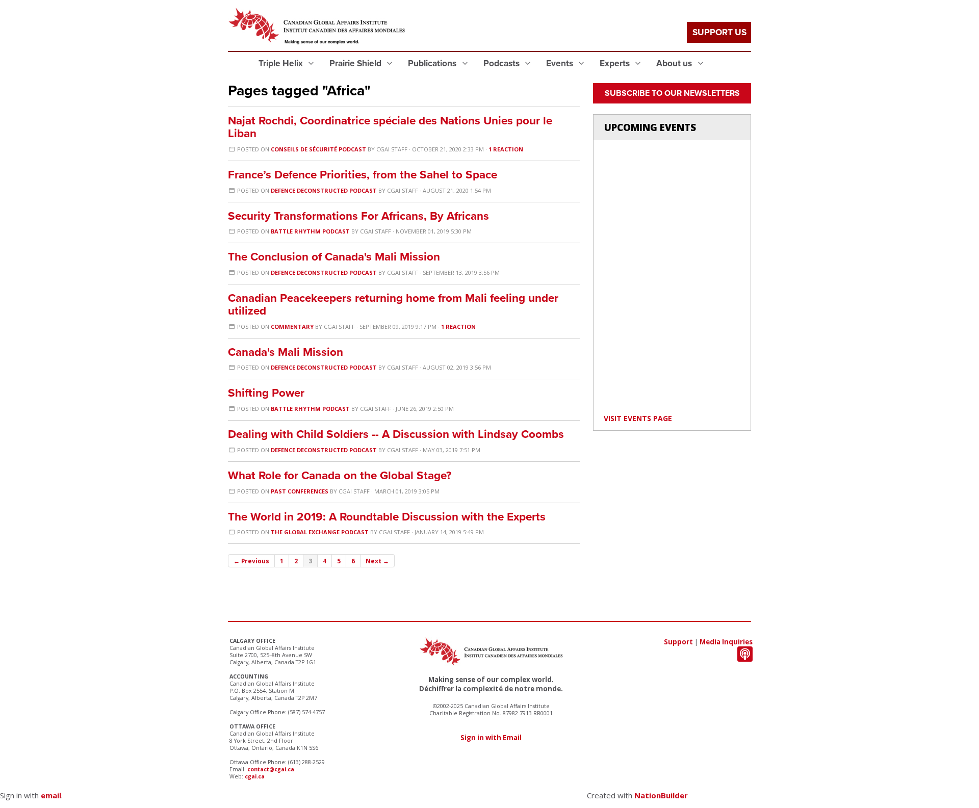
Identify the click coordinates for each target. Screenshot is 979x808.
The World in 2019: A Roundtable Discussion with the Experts (387, 517)
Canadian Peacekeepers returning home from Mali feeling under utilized (393, 304)
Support (678, 641)
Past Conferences (299, 491)
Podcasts (502, 63)
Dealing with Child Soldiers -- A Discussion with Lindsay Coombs (396, 434)
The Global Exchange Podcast (320, 532)
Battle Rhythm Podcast (310, 231)
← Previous (251, 561)
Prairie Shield (356, 63)
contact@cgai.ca (270, 769)
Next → (377, 561)
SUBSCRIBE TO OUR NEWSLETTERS (672, 93)
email (51, 795)
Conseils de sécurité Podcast (318, 149)
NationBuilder (661, 795)
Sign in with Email (491, 737)
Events (560, 63)
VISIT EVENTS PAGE (638, 418)
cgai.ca (255, 776)
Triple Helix (282, 63)
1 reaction (505, 149)
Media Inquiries (726, 641)
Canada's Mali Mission (285, 352)
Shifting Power (266, 393)
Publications (433, 63)
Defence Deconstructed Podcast (324, 190)
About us (675, 63)
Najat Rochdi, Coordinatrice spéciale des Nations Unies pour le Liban (390, 127)
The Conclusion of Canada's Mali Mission (334, 257)
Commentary (292, 326)
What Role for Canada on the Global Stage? (339, 475)
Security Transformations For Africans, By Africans (358, 216)
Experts (616, 63)
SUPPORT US (719, 32)
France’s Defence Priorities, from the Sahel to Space (362, 174)
